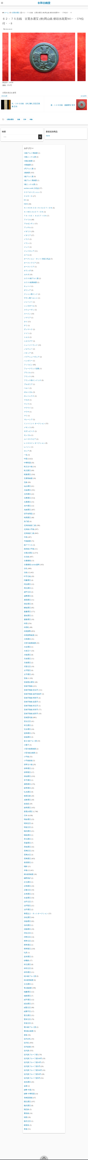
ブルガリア (28, 384)
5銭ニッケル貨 (29, 184)
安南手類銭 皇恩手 (31, 702)
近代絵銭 (27, 1047)
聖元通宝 (27, 1015)
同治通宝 (27, 584)
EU (25, 200)
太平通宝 (27, 674)
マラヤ (26, 412)
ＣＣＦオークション (31, 192)
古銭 (18, 119)
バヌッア (27, 353)
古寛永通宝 (10, 119)
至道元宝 (27, 1023)
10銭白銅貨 (28, 161)
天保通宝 (27, 659)
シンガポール (29, 306)
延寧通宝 (27, 788)
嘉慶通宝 (27, 611)
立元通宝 (27, 984)
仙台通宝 (27, 486)
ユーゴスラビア (30, 439)
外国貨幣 (27, 631)
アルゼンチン (29, 223)
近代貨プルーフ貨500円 (33, 1070)
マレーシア (28, 419)
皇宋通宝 (27, 956)
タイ (25, 322)
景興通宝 (27, 858)
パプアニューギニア (31, 357)
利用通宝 (27, 517)
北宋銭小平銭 (29, 529)
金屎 (25, 1086)
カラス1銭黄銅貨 (30, 282)
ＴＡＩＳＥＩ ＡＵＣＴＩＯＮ (35, 216)
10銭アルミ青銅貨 (31, 153)
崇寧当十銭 (28, 764)
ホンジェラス (29, 396)
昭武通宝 (27, 831)
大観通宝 (27, 655)
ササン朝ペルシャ (31, 298)
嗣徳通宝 (27, 608)
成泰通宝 (27, 800)
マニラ (26, 404)
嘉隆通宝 (27, 619)
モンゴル (27, 435)
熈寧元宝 (27, 941)
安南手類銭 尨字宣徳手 (33, 694)
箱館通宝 (27, 996)
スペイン (27, 314)
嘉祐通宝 (27, 615)
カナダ (26, 274)
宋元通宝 (27, 725)
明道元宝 (27, 827)
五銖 (25, 482)
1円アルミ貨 (28, 169)
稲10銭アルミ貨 (30, 976)
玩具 (25, 953)
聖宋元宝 (27, 1019)
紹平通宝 (27, 1000)
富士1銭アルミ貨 (30, 741)
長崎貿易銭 (28, 1098)
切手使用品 (28, 514)
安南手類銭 (28, 686)
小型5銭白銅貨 (29, 753)
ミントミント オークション (34, 423)
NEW (48, 136)
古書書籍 (27, 561)
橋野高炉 (27, 878)
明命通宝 (27, 819)
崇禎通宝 (27, 776)
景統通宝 (27, 847)
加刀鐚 (26, 521)
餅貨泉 (26, 1125)
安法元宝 (27, 721)
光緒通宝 (27, 510)
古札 (25, 568)
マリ (25, 416)
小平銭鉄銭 (28, 760)
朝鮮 (25, 866)
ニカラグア (28, 341)
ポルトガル (28, 392)
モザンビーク (29, 431)
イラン (26, 243)
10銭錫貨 (27, 165)
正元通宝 (27, 882)
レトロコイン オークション (34, 443)
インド (26, 247)
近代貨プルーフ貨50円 (32, 1074)
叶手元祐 (27, 576)
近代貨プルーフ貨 (31, 1055)
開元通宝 (27, 1101)
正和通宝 (27, 886)
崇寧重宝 (27, 772)
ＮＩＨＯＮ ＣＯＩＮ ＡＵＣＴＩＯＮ (38, 208)
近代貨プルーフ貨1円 (32, 1066)
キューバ (27, 286)
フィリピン (28, 365)
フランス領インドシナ (32, 380)
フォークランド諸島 (31, 368)
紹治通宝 (27, 1004)
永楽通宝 (27, 898)
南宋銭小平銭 (29, 549)
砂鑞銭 (26, 960)
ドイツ (26, 333)
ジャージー (28, 302)
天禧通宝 (27, 663)
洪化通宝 (27, 917)
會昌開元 (27, 862)
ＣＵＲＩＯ (28, 196)
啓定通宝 (27, 604)
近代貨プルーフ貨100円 (33, 1058)
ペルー (26, 388)
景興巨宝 (27, 851)
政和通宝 (27, 808)
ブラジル (27, 372)
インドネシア (29, 251)
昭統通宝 (27, 835)
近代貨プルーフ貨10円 (32, 1062)
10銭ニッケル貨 (30, 157)
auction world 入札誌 (31, 188)
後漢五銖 (27, 796)
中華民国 (27, 463)
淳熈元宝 (27, 937)
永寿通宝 (27, 894)
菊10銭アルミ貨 (30, 1027)
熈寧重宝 (27, 949)
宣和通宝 (27, 733)
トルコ (26, 337)
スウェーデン (29, 310)
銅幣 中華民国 (29, 1094)
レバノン (27, 447)
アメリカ (27, 219)
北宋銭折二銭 (29, 533)
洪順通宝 (27, 929)
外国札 (26, 627)
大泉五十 (27, 651)
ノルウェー (28, 349)
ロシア (26, 451)
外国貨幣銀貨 (29, 635)
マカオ (26, 400)
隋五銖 (26, 1109)
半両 (25, 537)
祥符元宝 (27, 968)
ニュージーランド (31, 345)
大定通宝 (27, 647)
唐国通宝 (27, 600)
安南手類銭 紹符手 (31, 713)
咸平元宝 (27, 592)
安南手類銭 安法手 (31, 690)
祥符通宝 (27, 972)
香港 (25, 1129)
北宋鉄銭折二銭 (30, 525)
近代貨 (26, 1051)
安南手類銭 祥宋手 (31, 709)
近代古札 (27, 1039)
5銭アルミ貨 (28, 176)
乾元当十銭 (28, 466)
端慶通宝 (27, 992)
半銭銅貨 (27, 541)
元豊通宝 (27, 498)
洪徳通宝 (27, 921)
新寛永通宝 (28, 811)
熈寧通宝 (27, 945)
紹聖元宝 (27, 1007)
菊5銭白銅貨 (28, 1031)
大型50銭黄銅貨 (30, 643)
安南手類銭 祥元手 (31, 706)
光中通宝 (27, 506)
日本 (24, 119)
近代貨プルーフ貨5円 (32, 1078)
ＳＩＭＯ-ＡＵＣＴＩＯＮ (33, 212)
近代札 (26, 1043)
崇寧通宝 (27, 768)
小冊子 (26, 745)
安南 (25, 678)
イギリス (27, 231)
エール (26, 255)
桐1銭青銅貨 (28, 874)
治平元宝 (27, 902)
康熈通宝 (27, 784)
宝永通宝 (27, 729)
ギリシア (27, 290)
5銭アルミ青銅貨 (30, 180)
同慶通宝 (27, 580)
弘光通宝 (27, 792)
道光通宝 (27, 1082)
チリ (25, 325)
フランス (27, 376)
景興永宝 (27, 855)
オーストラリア (30, 263)
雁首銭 (26, 1113)
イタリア (27, 235)
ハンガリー (28, 361)
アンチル (27, 227)
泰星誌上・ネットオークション (36, 913)
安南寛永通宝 (29, 682)
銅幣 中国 (27, 1090)
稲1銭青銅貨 (28, 980)
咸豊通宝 (27, 596)
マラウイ (27, 408)
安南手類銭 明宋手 (31, 698)
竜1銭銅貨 (28, 988)
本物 (31, 119)
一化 (25, 455)
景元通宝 (27, 839)
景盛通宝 (27, 843)
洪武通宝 (27, 925)
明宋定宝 (27, 823)
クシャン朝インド (31, 294)
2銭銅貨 (27, 173)
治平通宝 (27, 909)
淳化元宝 (27, 933)
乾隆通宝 (27, 474)
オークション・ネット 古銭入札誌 (37, 259)
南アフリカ (28, 545)
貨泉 (25, 1035)
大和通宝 (27, 639)
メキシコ (27, 427)
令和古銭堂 (44, 3)
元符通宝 (27, 494)
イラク (26, 239)
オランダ (27, 270)
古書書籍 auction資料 (32, 565)
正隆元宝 (27, 890)
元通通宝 (27, 502)
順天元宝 (27, 1121)
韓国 (25, 1117)
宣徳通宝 (27, 737)
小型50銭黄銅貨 (30, 749)
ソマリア (27, 318)
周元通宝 (27, 588)
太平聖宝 (27, 670)
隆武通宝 (27, 1105)
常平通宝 (27, 780)
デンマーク (28, 329)
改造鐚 (26, 804)
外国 (25, 623)
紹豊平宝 (27, 1011)
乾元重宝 (27, 470)
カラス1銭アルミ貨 (31, 278)
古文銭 (26, 557)
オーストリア (29, 267)
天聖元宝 (27, 666)
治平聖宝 (27, 906)
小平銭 (26, 757)
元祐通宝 (27, 490)
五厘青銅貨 (28, 478)
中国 (25, 459)
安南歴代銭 (28, 717)
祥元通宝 (27, 964)
